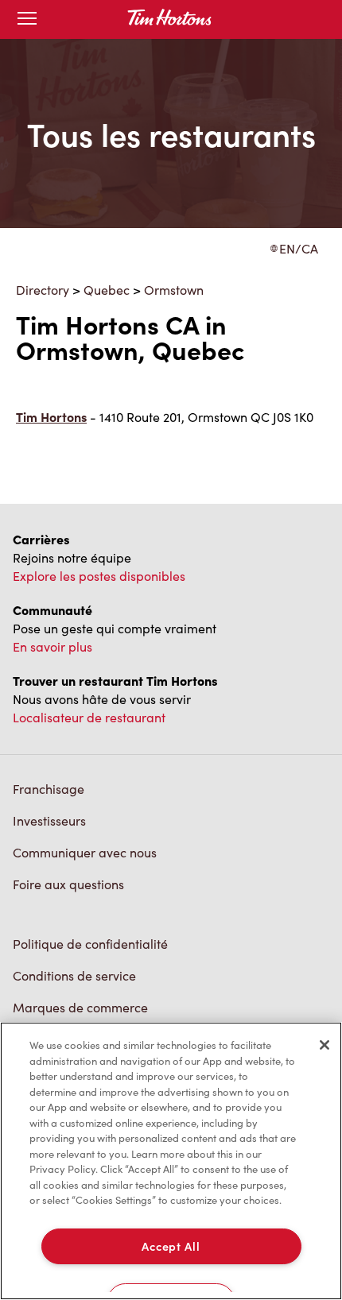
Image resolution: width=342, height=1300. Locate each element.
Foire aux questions (68, 884)
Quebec (107, 289)
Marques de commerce (80, 1007)
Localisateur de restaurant (89, 717)
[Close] (324, 1044)
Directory (42, 289)
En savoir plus (52, 646)
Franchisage (48, 788)
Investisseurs (49, 820)
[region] (171, 1161)
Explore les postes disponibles (99, 575)
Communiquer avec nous (85, 852)
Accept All (171, 1246)
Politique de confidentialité (90, 943)
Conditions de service (74, 975)
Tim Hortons (51, 416)
